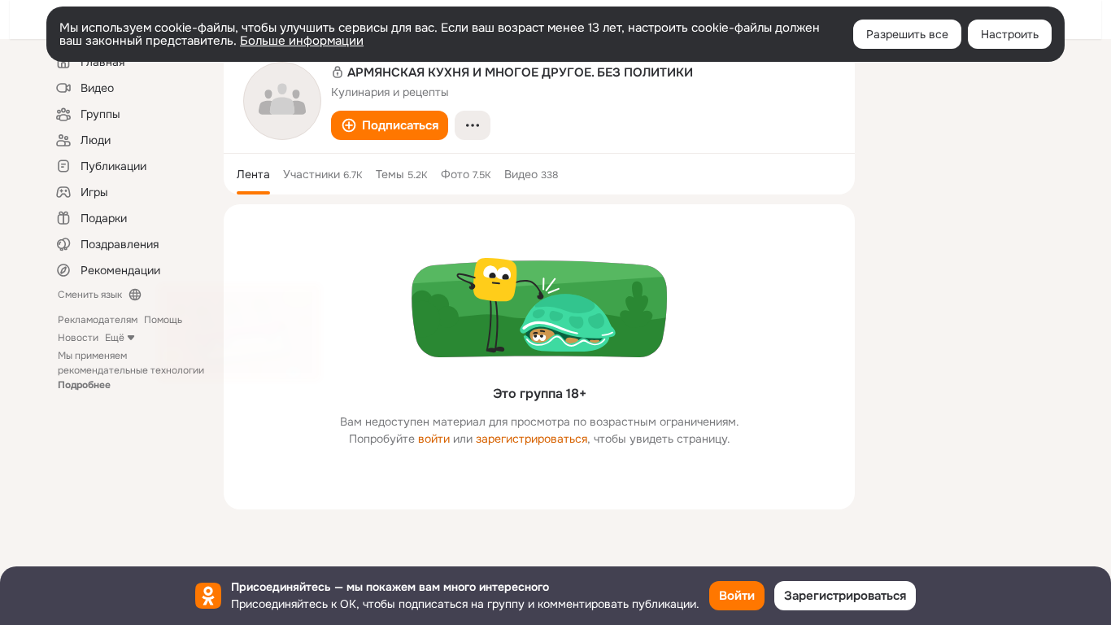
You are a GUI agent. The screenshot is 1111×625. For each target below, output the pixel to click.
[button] (389, 125)
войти (434, 438)
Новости (78, 337)
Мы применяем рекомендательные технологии (131, 370)
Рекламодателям (97, 319)
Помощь (163, 319)
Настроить (1010, 34)
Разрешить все (907, 34)
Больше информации (302, 41)
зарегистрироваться (531, 438)
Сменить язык (90, 294)
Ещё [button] (114, 337)
